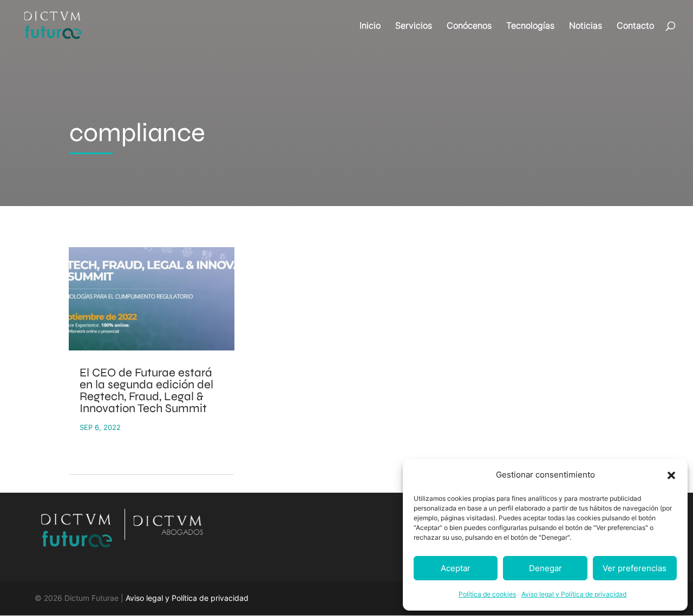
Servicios (413, 26)
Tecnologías (530, 26)
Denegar (545, 568)
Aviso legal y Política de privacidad (573, 594)
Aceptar (455, 568)
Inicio (370, 26)
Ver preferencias (634, 568)
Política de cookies (487, 594)
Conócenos (469, 26)
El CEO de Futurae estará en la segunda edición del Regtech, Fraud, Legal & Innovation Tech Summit (146, 390)
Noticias (585, 26)
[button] (671, 475)
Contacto (635, 26)
